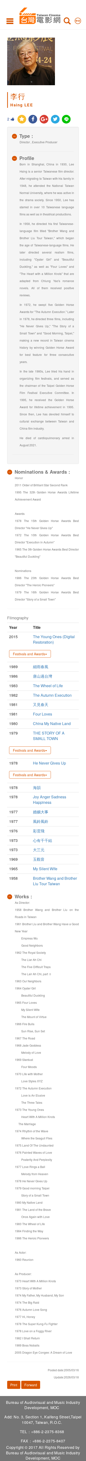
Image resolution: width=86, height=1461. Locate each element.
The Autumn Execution (52, 695)
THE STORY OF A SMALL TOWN (48, 735)
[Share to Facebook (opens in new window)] (33, 119)
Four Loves (42, 714)
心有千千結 (42, 840)
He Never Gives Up (49, 763)
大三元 (38, 849)
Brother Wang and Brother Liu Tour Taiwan (55, 880)
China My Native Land (52, 723)
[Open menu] (9, 21)
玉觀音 (38, 859)
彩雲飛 (38, 831)
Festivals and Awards (29, 653)
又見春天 (40, 704)
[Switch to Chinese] (78, 20)
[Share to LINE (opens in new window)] (66, 119)
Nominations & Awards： (43, 471)
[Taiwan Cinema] (38, 15)
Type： (27, 135)
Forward (30, 1384)
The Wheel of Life (48, 685)
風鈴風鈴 (40, 821)
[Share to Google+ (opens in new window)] (44, 119)
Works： (24, 896)
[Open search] (67, 21)
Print (13, 1384)
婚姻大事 (40, 812)
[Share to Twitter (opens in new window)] (55, 119)
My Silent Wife (45, 868)
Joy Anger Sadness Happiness (49, 799)
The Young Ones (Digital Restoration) (54, 639)
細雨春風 (40, 666)
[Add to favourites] (22, 119)
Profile (26, 157)
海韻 (37, 787)
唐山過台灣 (42, 676)
